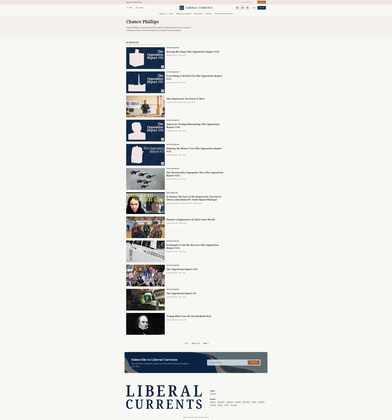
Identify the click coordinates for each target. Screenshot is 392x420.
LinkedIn (238, 402)
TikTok (220, 405)
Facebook (220, 402)
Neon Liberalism (172, 193)
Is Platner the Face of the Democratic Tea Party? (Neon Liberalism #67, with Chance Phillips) (193, 198)
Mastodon (246, 402)
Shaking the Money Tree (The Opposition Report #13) (194, 150)
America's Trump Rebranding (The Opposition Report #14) (193, 126)
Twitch (226, 405)
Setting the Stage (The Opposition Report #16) (192, 51)
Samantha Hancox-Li (173, 203)
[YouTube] (242, 8)
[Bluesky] (237, 8)
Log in (254, 8)
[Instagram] (248, 8)
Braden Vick (182, 102)
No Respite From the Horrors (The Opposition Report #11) (192, 246)
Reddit (254, 402)
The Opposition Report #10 (181, 269)
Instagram (229, 402)
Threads (213, 405)
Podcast (213, 394)
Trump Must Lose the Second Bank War (188, 316)
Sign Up (261, 8)
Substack (261, 402)
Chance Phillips (171, 55)
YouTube (234, 405)
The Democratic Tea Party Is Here (185, 98)
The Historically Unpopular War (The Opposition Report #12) (194, 174)
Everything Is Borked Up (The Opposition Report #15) (194, 77)
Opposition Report (172, 48)
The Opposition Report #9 (181, 293)
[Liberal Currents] (164, 397)
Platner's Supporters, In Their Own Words (190, 219)
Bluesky (213, 402)
